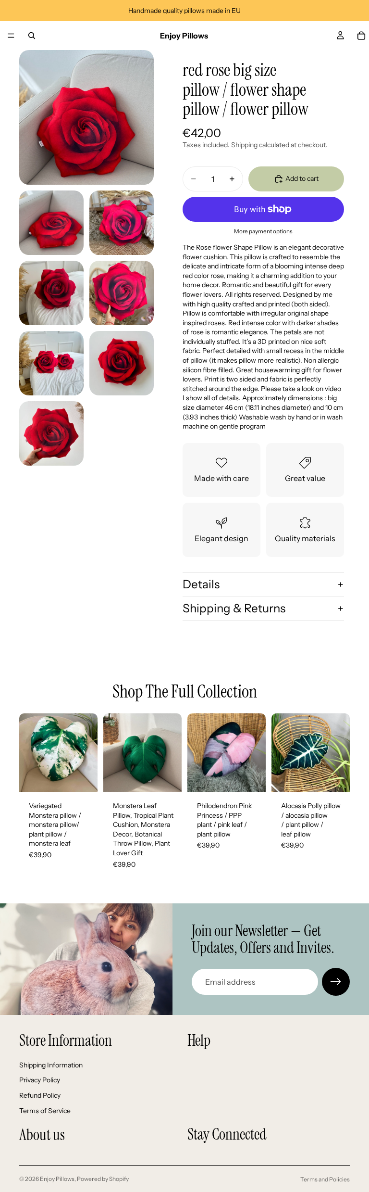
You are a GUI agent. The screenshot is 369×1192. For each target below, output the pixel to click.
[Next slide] (87, 752)
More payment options (263, 231)
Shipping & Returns (234, 608)
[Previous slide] (29, 752)
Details (201, 584)
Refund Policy (40, 1095)
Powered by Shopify (103, 1178)
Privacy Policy (39, 1080)
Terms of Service (45, 1110)
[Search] (31, 35)
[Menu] (11, 36)
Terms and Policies (325, 1179)
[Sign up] (336, 982)
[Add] (82, 777)
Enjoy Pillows (57, 1178)
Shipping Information (51, 1065)
